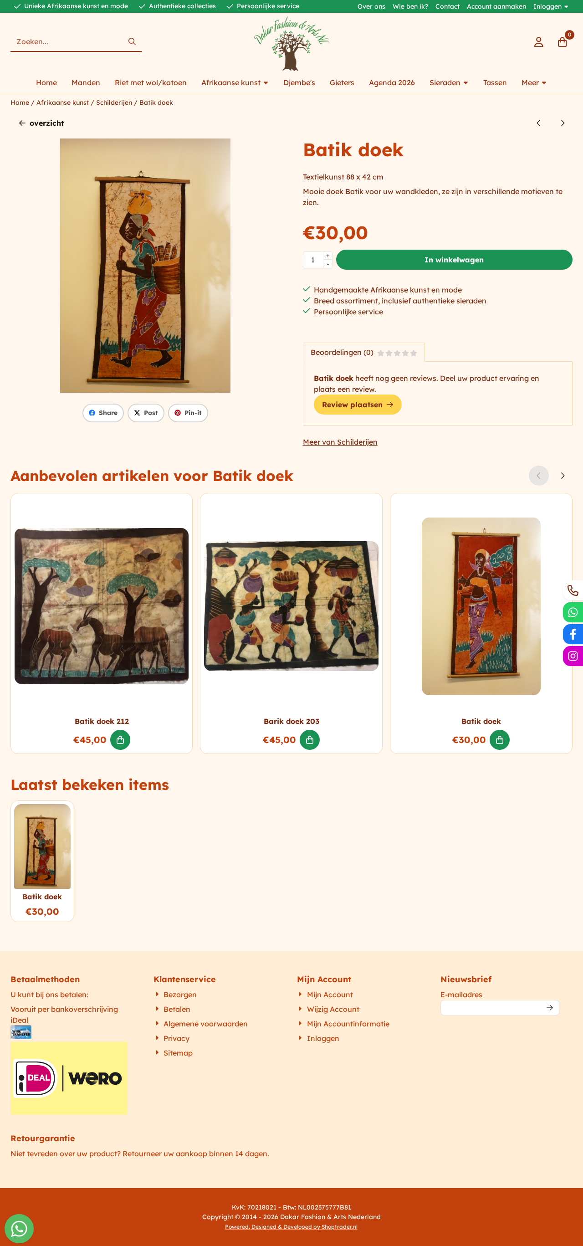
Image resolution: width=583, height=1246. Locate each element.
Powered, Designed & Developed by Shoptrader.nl (291, 1226)
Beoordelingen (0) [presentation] (342, 352)
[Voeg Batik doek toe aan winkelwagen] (500, 740)
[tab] (364, 352)
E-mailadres (500, 994)
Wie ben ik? (410, 6)
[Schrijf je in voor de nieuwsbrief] (550, 1007)
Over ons (371, 6)
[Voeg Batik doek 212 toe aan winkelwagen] (120, 740)
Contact (447, 6)
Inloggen (547, 6)
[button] (539, 42)
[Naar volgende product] (562, 123)
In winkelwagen (454, 259)
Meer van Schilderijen (340, 441)
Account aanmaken (496, 6)
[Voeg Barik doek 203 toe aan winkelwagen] (310, 740)
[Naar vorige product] (539, 123)
